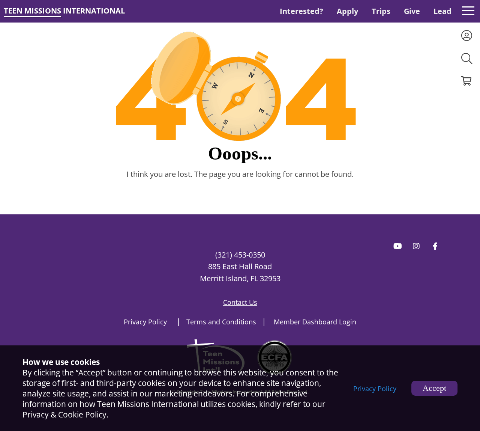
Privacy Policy (374, 388)
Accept (434, 388)
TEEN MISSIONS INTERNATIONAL (64, 11)
